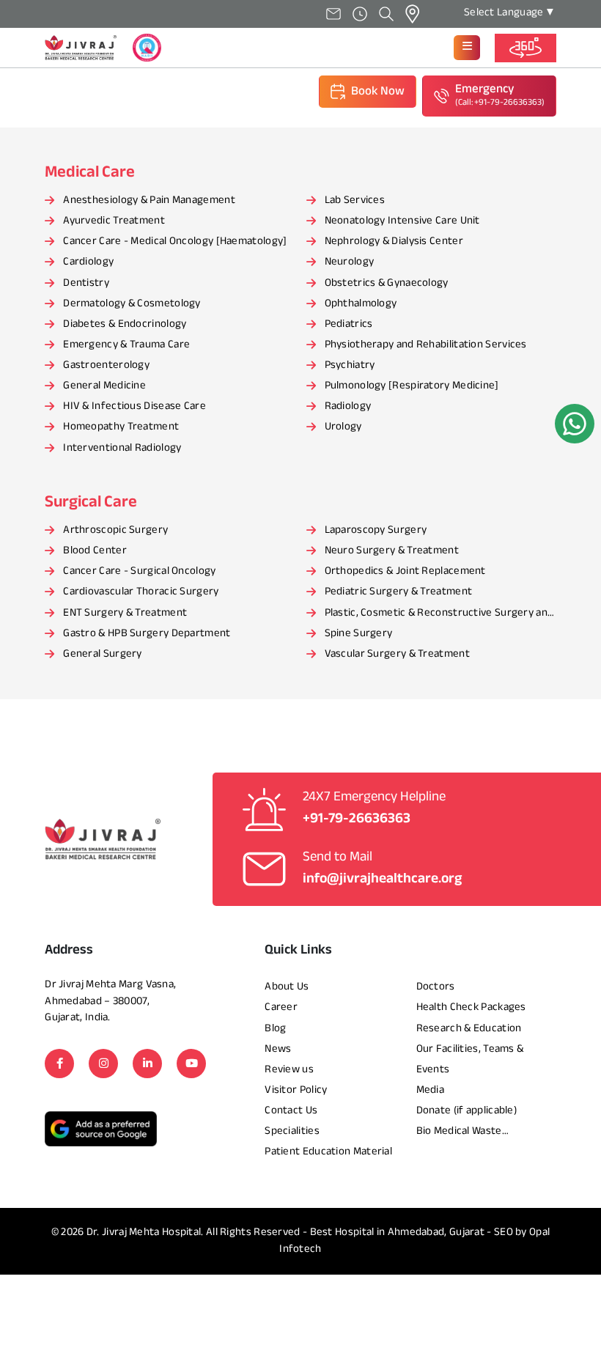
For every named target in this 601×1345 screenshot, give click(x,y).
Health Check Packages (471, 1007)
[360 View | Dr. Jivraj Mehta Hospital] (525, 48)
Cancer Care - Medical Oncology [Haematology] (175, 241)
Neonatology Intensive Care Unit (402, 221)
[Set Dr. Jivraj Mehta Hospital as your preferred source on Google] (100, 1128)
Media (430, 1090)
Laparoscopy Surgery (376, 530)
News (278, 1049)
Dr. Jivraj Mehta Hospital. (145, 1232)
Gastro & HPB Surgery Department (146, 633)
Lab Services (355, 200)
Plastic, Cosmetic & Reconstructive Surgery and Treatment (439, 614)
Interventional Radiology (122, 448)
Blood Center (95, 550)
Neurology (350, 262)
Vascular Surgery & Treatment (397, 654)
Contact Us (291, 1110)
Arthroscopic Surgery (115, 530)
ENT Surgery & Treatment (125, 613)
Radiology (348, 406)
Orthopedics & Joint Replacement (405, 571)
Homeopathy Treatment (121, 427)
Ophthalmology (361, 303)
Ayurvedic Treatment (114, 221)
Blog (275, 1028)
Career (281, 1007)
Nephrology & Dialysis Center (394, 241)
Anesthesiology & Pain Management (149, 200)
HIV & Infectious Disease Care (134, 406)
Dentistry (86, 283)
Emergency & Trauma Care (126, 344)
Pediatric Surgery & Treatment (399, 591)
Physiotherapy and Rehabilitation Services (426, 344)
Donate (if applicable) (466, 1110)
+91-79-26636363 (356, 819)
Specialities (292, 1131)
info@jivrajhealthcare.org (382, 879)
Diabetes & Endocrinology (124, 324)
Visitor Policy (296, 1090)
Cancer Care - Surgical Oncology (139, 571)
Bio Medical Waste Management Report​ (466, 1132)
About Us (287, 987)
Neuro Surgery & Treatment (392, 550)
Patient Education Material (328, 1151)
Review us (289, 1069)
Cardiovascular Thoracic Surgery (140, 591)
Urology (343, 427)
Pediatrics (349, 324)
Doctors (435, 987)
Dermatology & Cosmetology (132, 303)
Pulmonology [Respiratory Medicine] (412, 385)
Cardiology (88, 262)
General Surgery (102, 654)
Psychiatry (350, 365)
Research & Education (469, 1028)
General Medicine (104, 385)
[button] (467, 47)
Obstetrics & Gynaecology (387, 283)
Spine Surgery (359, 633)
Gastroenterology (106, 365)
